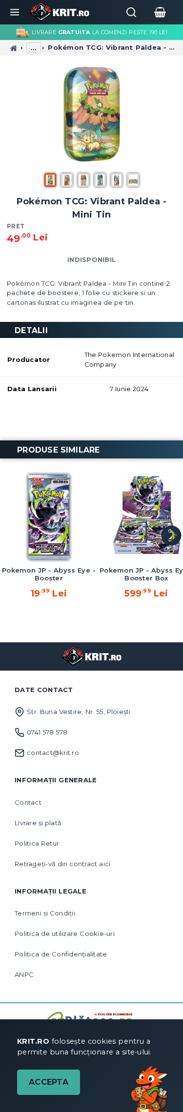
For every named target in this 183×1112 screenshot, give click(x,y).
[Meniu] (14, 12)
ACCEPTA (48, 1082)
